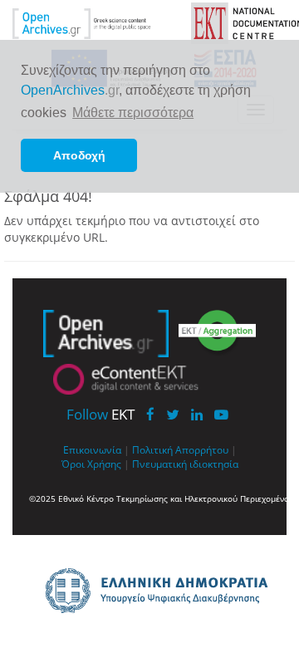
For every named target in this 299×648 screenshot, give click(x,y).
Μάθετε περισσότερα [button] (133, 113)
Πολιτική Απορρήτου (180, 449)
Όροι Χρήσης (91, 463)
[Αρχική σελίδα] (93, 22)
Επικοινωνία (92, 449)
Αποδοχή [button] (79, 155)
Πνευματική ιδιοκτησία (185, 463)
